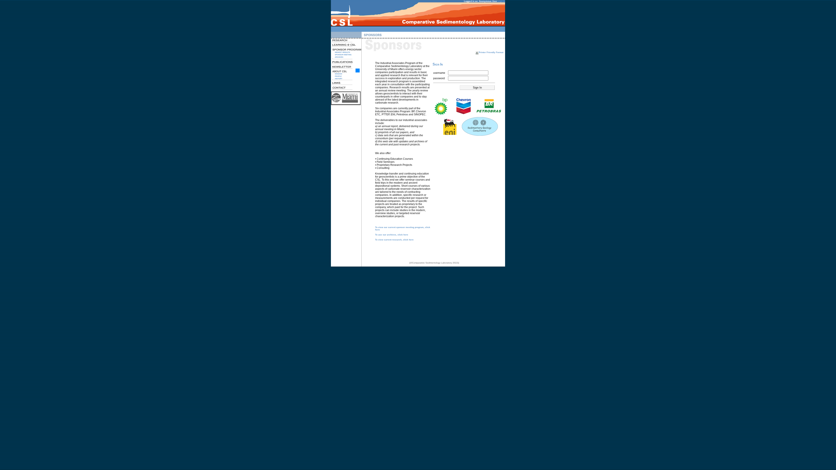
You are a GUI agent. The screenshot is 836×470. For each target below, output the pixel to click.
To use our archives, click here (391, 234)
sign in (501, 1)
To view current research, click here (394, 239)
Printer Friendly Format (491, 52)
